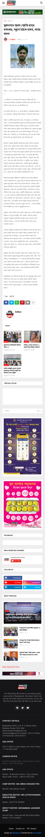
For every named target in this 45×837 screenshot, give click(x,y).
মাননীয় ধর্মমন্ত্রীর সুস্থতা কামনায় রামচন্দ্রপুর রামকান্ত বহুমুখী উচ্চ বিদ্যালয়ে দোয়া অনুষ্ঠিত (12, 370)
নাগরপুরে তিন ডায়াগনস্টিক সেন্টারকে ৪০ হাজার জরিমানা (29, 629)
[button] (3, 3)
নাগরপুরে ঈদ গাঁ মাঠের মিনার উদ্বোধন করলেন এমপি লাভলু (29, 641)
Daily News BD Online (10, 667)
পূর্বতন (38, 411)
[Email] (27, 303)
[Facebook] (6, 303)
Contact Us (20, 829)
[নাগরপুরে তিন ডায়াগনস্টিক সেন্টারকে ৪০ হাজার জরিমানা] (11, 631)
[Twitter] (11, 303)
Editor (18, 312)
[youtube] (28, 708)
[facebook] (17, 708)
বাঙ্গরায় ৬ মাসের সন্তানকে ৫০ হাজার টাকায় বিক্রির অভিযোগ (32, 346)
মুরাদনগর (10, 21)
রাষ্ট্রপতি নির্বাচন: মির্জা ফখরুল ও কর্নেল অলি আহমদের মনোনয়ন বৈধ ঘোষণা (29, 653)
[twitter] (23, 708)
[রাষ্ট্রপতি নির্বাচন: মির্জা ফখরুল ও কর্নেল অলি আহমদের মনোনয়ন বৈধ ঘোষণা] (11, 656)
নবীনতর (7, 411)
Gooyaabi (37, 833)
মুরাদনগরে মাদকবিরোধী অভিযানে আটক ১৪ (12, 346)
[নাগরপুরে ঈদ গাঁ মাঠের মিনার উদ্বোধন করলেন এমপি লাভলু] (11, 643)
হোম (5, 21)
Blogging (16, 833)
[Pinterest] (22, 303)
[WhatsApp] (17, 303)
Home (11, 829)
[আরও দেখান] (33, 303)
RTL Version (31, 829)
